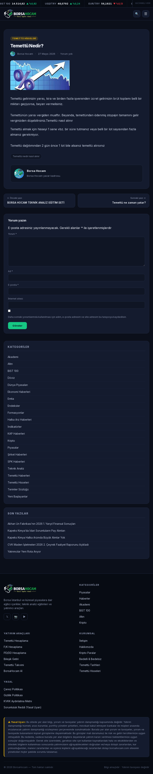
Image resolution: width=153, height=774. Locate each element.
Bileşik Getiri (11, 659)
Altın (10, 363)
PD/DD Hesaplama (15, 652)
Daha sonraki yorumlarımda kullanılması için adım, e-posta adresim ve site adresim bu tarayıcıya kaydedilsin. (67, 317)
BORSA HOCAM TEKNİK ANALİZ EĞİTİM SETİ (35, 200)
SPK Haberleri (16, 461)
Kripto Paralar (87, 652)
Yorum (12, 233)
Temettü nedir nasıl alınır (26, 156)
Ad (10, 271)
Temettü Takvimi (14, 665)
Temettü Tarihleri (89, 665)
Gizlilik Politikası (13, 695)
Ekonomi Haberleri (19, 391)
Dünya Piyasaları (18, 384)
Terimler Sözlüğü (18, 489)
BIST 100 (13, 370)
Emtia (11, 398)
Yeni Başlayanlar (18, 496)
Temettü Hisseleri (24, 38)
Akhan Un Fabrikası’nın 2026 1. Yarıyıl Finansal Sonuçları (41, 523)
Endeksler (14, 405)
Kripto (11, 440)
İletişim (83, 640)
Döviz (11, 377)
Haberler (84, 598)
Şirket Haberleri (17, 454)
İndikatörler (15, 426)
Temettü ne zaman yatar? (129, 200)
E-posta (13, 284)
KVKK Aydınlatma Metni (18, 701)
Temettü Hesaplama (16, 640)
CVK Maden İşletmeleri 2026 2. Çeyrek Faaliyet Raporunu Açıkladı (48, 544)
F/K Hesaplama (13, 646)
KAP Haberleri (16, 433)
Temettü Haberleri (19, 475)
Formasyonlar (16, 412)
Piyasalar (13, 447)
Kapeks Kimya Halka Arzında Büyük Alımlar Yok (36, 537)
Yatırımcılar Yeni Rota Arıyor (24, 551)
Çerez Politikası (13, 689)
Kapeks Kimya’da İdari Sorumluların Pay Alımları (36, 530)
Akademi (13, 356)
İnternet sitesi (15, 298)
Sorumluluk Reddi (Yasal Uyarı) (22, 707)
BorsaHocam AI (13, 670)
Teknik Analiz (16, 468)
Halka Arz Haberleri (20, 419)
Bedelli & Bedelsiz (90, 659)
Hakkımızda (86, 646)
